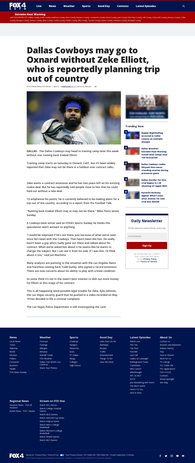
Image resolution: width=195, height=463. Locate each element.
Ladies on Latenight (139, 358)
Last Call (134, 355)
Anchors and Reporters (170, 344)
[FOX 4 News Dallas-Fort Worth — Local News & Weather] (19, 6)
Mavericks (74, 348)
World (12, 351)
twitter (166, 456)
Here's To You (136, 389)
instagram (171, 456)
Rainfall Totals (46, 355)
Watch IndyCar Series (49, 421)
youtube (177, 456)
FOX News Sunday (18, 372)
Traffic (103, 351)
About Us (166, 337)
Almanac (44, 351)
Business (14, 365)
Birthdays (104, 344)
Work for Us (165, 358)
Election (13, 355)
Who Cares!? (135, 368)
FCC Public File (166, 365)
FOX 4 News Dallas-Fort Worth (39, 86)
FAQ (162, 351)
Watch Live (135, 341)
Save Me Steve (106, 362)
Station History (167, 348)
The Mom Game (137, 386)
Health (13, 368)
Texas (12, 344)
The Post (134, 348)
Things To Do (106, 358)
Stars (72, 351)
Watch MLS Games (48, 440)
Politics (13, 358)
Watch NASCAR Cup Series (52, 418)
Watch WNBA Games (49, 436)
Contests (164, 375)
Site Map (164, 382)
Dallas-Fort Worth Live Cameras (50, 363)
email (183, 456)
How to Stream (167, 355)
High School (75, 365)
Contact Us (165, 341)
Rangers (73, 344)
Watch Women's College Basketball (51, 432)
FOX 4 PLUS (165, 372)
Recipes (103, 348)
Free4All (133, 351)
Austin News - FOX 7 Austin (22, 411)
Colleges (74, 362)
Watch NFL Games (48, 405)
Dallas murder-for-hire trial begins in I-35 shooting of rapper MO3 (154, 183)
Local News (15, 341)
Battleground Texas (139, 362)
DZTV (132, 379)
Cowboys (74, 341)
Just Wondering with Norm (142, 382)
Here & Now (135, 392)
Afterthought (136, 372)
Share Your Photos (48, 368)
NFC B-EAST (135, 375)
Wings (72, 358)
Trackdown (135, 365)
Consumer (14, 362)
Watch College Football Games (50, 409)
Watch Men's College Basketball (49, 426)
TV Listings (165, 362)
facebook (160, 456)
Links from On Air (108, 341)
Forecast (44, 341)
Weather (45, 337)
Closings (43, 344)
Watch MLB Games (49, 414)
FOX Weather (46, 358)
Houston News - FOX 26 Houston (21, 406)
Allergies (43, 348)
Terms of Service (148, 261)
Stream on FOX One (52, 401)
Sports (56, 86)
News (13, 337)
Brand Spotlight (167, 379)
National (13, 348)
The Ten (134, 344)
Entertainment (106, 355)
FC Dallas (74, 355)
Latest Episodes (140, 337)
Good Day (106, 337)
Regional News (19, 401)
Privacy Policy (150, 259)
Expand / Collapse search (183, 6)
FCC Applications (167, 368)
